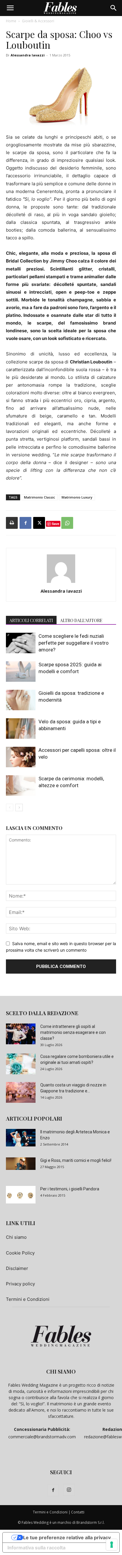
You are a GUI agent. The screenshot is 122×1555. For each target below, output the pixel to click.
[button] (10, 8)
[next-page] (19, 807)
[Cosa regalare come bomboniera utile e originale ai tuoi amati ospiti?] (21, 1063)
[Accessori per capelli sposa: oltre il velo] (21, 757)
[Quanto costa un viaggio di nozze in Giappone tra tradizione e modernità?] (21, 1092)
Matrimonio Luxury (77, 497)
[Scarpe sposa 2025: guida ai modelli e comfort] (21, 671)
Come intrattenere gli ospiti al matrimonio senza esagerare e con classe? (73, 1032)
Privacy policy (20, 1284)
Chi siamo (16, 1237)
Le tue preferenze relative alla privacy (67, 1537)
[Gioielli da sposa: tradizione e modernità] (21, 700)
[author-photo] (61, 582)
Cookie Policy (20, 1253)
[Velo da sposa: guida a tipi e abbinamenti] (21, 728)
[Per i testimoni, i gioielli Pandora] (21, 1194)
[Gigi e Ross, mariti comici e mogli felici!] (21, 1163)
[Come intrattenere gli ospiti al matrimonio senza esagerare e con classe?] (21, 1034)
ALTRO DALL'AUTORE (81, 620)
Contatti (77, 1512)
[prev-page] (9, 807)
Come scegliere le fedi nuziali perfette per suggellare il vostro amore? (73, 643)
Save (55, 523)
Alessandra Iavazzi (28, 55)
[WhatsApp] (67, 523)
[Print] (12, 523)
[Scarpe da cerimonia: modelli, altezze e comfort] (21, 785)
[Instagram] (69, 1490)
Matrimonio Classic (39, 497)
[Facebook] (25, 523)
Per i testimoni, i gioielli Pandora (69, 1189)
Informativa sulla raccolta (36, 1548)
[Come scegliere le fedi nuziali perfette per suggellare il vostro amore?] (21, 643)
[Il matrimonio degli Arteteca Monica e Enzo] (21, 1137)
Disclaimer (17, 1268)
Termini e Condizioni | (51, 1512)
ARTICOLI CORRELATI (31, 620)
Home (11, 20)
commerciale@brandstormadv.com (42, 1436)
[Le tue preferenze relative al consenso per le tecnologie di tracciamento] (111, 1544)
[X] (39, 523)
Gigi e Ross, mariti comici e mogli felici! (75, 1160)
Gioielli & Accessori (38, 20)
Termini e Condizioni (27, 1299)
